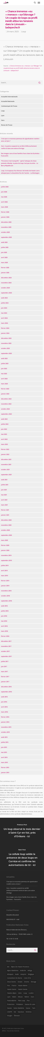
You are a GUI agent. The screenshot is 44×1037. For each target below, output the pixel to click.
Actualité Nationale (7, 101)
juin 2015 (4, 747)
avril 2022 (4, 439)
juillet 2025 (4, 247)
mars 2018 (4, 631)
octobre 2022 (5, 409)
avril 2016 (4, 707)
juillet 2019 (4, 565)
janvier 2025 (5, 273)
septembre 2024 (6, 293)
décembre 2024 (6, 278)
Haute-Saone (11, 989)
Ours (2, 120)
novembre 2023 (6, 343)
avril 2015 (4, 757)
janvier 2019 (5, 586)
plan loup (21, 1001)
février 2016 (5, 717)
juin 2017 (4, 666)
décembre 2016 (6, 687)
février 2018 (5, 636)
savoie (9, 1008)
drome (26, 982)
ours (32, 997)
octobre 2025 (5, 232)
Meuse (20, 997)
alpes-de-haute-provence (20, 967)
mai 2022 (4, 434)
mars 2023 (4, 384)
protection (10, 1004)
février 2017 (5, 677)
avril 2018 (4, 626)
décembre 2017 (6, 641)
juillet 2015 (4, 742)
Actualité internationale (9, 97)
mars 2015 (4, 762)
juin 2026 (4, 192)
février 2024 (5, 328)
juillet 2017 (4, 661)
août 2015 (4, 737)
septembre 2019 (6, 560)
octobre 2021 (5, 469)
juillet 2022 (4, 424)
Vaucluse (21, 1012)
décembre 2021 (6, 459)
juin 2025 (4, 252)
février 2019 (5, 581)
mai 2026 (4, 197)
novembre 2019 (6, 555)
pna (28, 1001)
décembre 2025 (6, 222)
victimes (29, 1012)
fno (8, 985)
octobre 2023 (5, 348)
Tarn (33, 1008)
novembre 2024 (6, 283)
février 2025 (5, 267)
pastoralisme (11, 1001)
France (14, 985)
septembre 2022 (6, 414)
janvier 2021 (5, 515)
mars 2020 (4, 540)
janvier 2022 (5, 454)
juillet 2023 (4, 363)
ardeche (23, 970)
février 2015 (5, 767)
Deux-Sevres (11, 982)
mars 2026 (4, 207)
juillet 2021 (4, 485)
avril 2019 (4, 570)
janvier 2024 (5, 333)
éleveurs (17, 1016)
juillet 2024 (4, 303)
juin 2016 (4, 702)
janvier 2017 (5, 682)
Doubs (20, 982)
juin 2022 (4, 429)
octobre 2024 (5, 288)
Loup (23, 31)
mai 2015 (4, 752)
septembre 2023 (6, 353)
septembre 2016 (6, 692)
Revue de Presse (6, 125)
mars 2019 (4, 576)
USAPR (9, 1012)
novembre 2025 (6, 227)
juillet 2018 (4, 611)
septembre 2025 (6, 237)
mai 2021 (4, 495)
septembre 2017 (6, 656)
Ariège (30, 970)
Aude (17, 974)
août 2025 (4, 242)
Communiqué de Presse (9, 106)
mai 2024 (4, 313)
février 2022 (5, 449)
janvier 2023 (5, 394)
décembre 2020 (6, 520)
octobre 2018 (5, 596)
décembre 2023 (6, 338)
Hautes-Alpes (11, 993)
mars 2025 (4, 262)
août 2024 (4, 298)
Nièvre (26, 997)
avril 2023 (4, 379)
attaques (10, 974)
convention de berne (14, 978)
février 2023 (5, 389)
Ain (8, 967)
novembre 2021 (6, 464)
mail (18, 919)
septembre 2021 (6, 475)
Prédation (19, 1004)
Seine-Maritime (19, 1008)
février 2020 (5, 545)
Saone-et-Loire (30, 1004)
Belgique (31, 974)
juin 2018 (4, 616)
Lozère (31, 993)
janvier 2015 (5, 772)
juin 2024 (4, 308)
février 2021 (5, 510)
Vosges (9, 1016)
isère (20, 993)
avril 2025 (4, 257)
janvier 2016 (5, 722)
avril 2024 (4, 318)
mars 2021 (4, 505)
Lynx (2, 115)
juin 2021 (4, 490)
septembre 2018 (6, 601)
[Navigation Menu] (39, 3)
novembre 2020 (6, 525)
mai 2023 (4, 374)
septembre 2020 (6, 535)
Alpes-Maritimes (12, 970)
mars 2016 (4, 712)
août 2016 (4, 697)
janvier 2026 (5, 217)
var (15, 1012)
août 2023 (4, 358)
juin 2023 (4, 368)
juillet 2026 (4, 187)
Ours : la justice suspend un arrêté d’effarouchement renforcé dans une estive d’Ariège (20, 890)
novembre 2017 (6, 646)
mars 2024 (4, 323)
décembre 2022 (6, 399)
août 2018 (4, 606)
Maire (14, 997)
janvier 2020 (5, 550)
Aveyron (23, 974)
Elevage (33, 982)
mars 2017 (4, 671)
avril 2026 (4, 202)
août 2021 (4, 480)
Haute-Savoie (22, 989)
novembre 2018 (6, 591)
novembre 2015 (6, 727)
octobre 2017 (5, 651)
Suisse (28, 1008)
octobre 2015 (5, 732)
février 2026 (5, 212)
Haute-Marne (22, 985)
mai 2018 (4, 621)
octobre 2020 (5, 530)
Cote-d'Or (27, 978)
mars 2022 (4, 444)
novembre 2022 (6, 404)
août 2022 (4, 419)
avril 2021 (4, 500)
